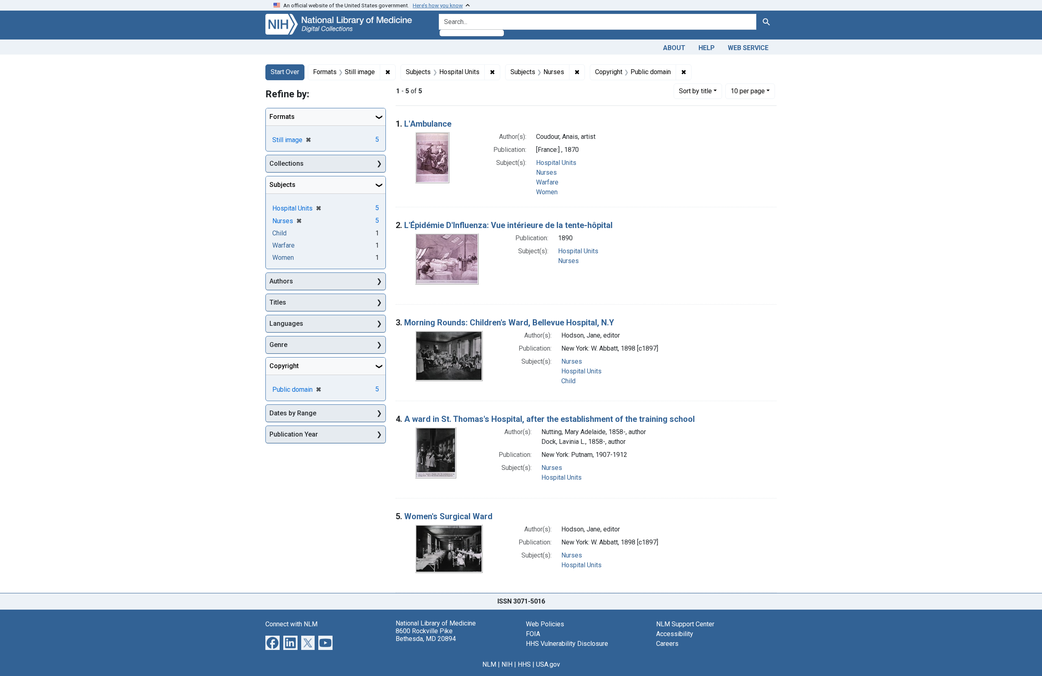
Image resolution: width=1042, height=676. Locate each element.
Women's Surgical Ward (448, 516)
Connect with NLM (291, 624)
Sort (695, 91)
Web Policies (545, 624)
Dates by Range (292, 413)
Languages (286, 323)
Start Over (285, 72)
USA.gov (548, 664)
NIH (506, 664)
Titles (277, 302)
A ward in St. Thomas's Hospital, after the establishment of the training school (549, 419)
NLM (489, 664)
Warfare (547, 182)
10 (748, 91)
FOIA (533, 634)
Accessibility (674, 634)
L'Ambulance (427, 124)
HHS (524, 664)
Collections (286, 163)
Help (706, 48)
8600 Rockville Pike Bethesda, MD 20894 (426, 635)
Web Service (748, 48)
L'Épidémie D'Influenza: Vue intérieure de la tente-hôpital (508, 225)
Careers (667, 643)
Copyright (284, 366)
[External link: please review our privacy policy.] (272, 642)
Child (568, 381)
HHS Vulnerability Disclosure (567, 643)
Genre (278, 345)
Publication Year (293, 434)
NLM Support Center (685, 624)
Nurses (546, 172)
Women (547, 192)
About (674, 48)
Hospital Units (556, 163)
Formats (282, 117)
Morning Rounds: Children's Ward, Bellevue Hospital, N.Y (509, 322)
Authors (281, 281)
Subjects (282, 185)
